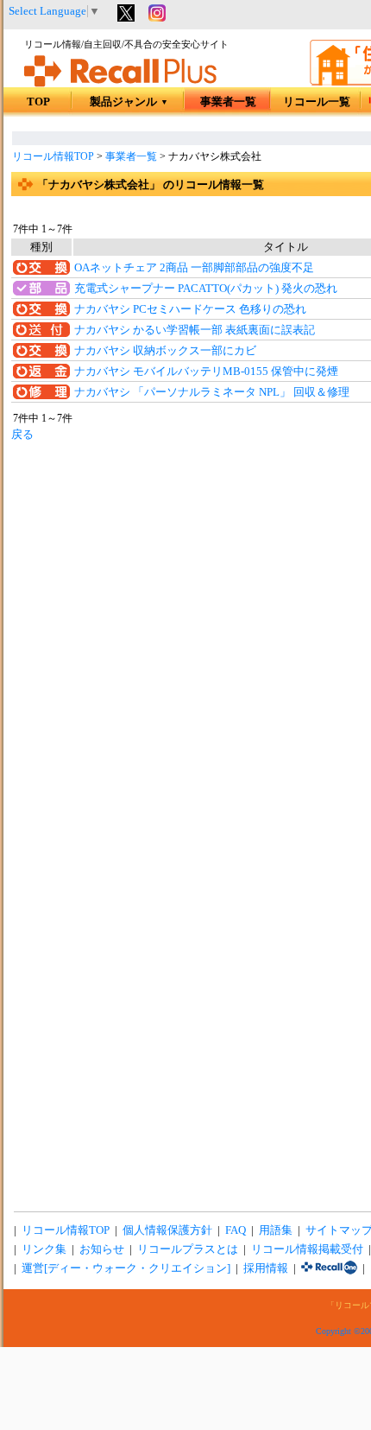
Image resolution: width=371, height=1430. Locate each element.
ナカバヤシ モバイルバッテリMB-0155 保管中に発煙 (206, 371)
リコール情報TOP (53, 156)
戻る (22, 435)
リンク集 (44, 1249)
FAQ (235, 1230)
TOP (38, 102)
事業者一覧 (228, 102)
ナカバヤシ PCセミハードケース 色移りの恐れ (190, 309)
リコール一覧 (316, 102)
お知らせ (101, 1249)
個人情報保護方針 (167, 1230)
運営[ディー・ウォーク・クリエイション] (126, 1268)
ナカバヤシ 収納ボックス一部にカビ (165, 351)
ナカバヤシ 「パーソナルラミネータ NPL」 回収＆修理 (211, 392)
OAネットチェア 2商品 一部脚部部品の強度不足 (194, 268)
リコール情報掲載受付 (307, 1249)
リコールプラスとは (187, 1249)
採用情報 (265, 1268)
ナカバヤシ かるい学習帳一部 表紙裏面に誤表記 (194, 330)
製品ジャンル (129, 102)
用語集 (275, 1230)
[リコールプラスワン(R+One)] (329, 1268)
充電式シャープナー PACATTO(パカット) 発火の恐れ (205, 289)
